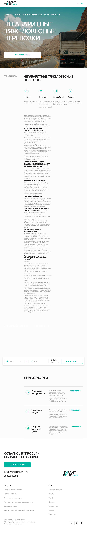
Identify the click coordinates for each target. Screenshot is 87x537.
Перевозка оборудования (13, 490)
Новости (52, 510)
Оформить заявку (22, 54)
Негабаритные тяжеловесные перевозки (42, 15)
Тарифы (51, 498)
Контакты (52, 514)
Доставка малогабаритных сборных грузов (19, 510)
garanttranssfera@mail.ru (16, 472)
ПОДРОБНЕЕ (74, 391)
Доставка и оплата (55, 490)
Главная (7, 15)
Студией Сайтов (19, 520)
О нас (51, 485)
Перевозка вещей (10, 494)
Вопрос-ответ (54, 506)
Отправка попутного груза (13, 498)
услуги (18, 15)
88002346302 (11, 476)
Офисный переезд (10, 506)
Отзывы (51, 494)
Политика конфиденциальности (13, 524)
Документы (53, 502)
